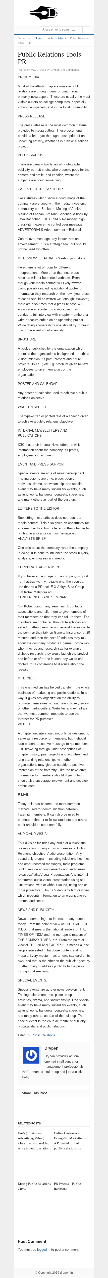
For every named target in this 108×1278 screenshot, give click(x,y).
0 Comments (71, 69)
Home (38, 38)
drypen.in (66, 1272)
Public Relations (56, 38)
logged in (43, 1249)
